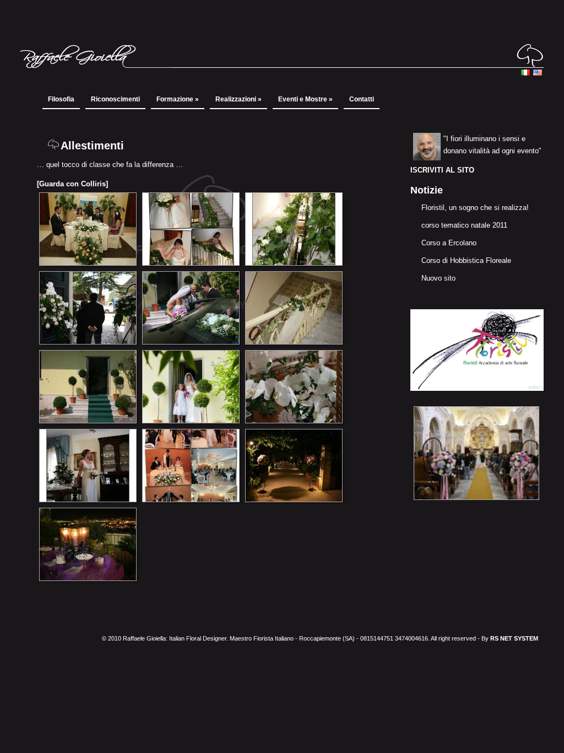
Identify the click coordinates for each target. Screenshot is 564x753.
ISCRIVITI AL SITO (442, 170)
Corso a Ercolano (448, 243)
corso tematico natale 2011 (464, 225)
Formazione (177, 99)
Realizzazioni (238, 99)
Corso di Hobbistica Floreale (466, 260)
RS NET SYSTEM (514, 638)
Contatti (361, 99)
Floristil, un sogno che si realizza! (475, 207)
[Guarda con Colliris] (72, 184)
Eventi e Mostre (305, 99)
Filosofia (61, 99)
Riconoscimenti (115, 99)
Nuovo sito (438, 278)
